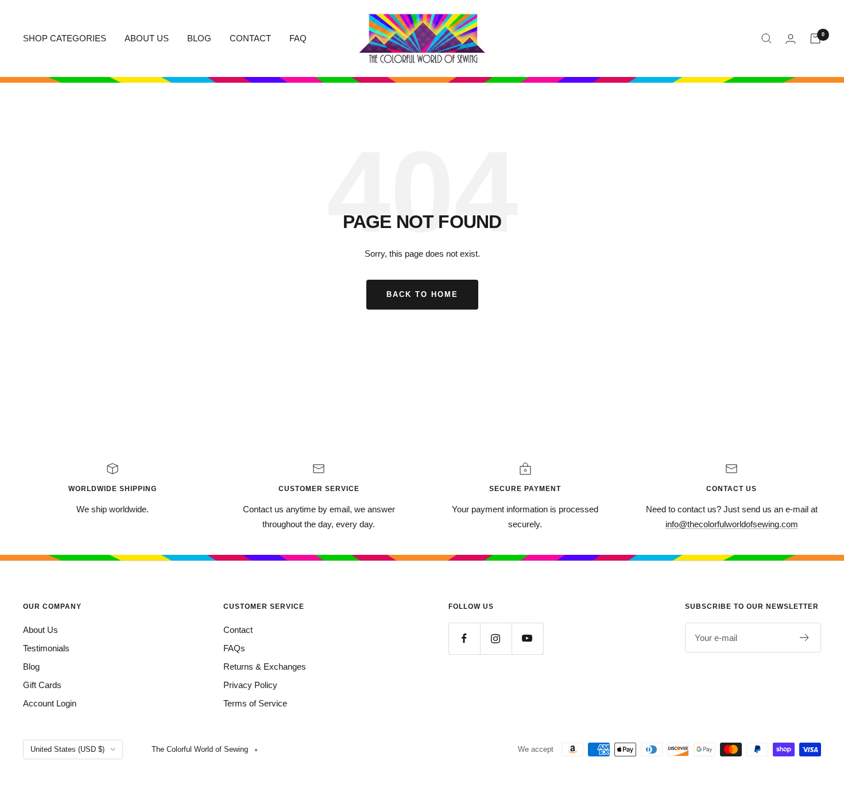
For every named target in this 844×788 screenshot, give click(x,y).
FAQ (298, 38)
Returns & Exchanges (264, 666)
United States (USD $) (67, 749)
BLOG (199, 38)
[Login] (790, 39)
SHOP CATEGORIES (64, 38)
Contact (238, 630)
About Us (40, 630)
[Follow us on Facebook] (464, 638)
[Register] (805, 638)
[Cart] (815, 38)
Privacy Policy (250, 685)
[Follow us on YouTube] (527, 638)
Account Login (49, 703)
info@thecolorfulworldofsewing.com (731, 524)
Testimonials (46, 648)
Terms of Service (255, 703)
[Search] (766, 38)
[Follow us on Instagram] (496, 638)
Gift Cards (42, 685)
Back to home (422, 294)
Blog (31, 666)
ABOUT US (147, 38)
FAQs (234, 648)
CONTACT (250, 38)
